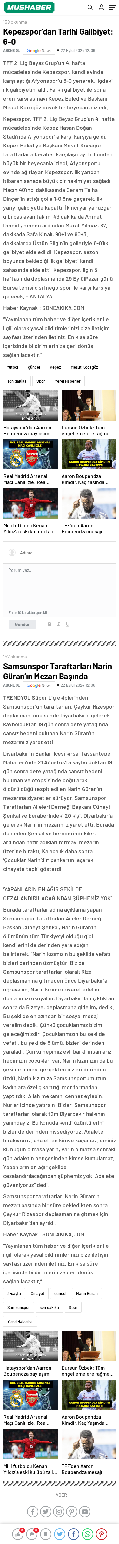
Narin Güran (87, 1293)
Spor (40, 380)
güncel (34, 367)
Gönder (22, 624)
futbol (12, 367)
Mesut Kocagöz (84, 367)
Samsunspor (18, 1307)
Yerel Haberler (68, 380)
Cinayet (37, 1293)
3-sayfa (14, 1293)
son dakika (17, 380)
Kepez (55, 367)
